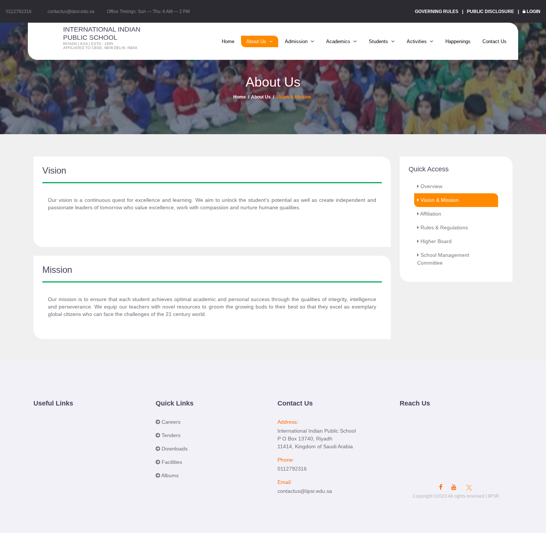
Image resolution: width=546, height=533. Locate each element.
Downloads (174, 449)
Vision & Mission (439, 200)
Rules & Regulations (444, 227)
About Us (261, 97)
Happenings (458, 41)
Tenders (170, 435)
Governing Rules (436, 11)
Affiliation (430, 214)
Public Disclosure (490, 11)
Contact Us (494, 41)
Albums (169, 475)
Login (533, 11)
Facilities (171, 462)
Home (228, 41)
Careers (170, 422)
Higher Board (436, 241)
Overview (431, 186)
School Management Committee (443, 259)
